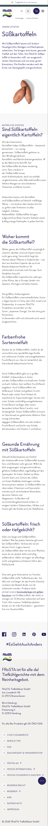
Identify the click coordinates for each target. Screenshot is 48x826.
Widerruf (12, 791)
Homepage (19, 18)
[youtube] (44, 634)
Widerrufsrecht (16, 785)
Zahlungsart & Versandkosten (24, 753)
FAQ (9, 747)
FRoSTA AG (13, 763)
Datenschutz (14, 803)
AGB (9, 797)
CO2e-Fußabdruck (17, 735)
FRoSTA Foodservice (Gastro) (24, 775)
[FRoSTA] (7, 13)
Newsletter (14, 741)
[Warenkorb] (36, 11)
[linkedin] (24, 634)
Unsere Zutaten (32, 18)
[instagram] (14, 634)
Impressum (13, 809)
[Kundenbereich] (28, 11)
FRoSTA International (19, 769)
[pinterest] (34, 634)
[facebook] (4, 634)
